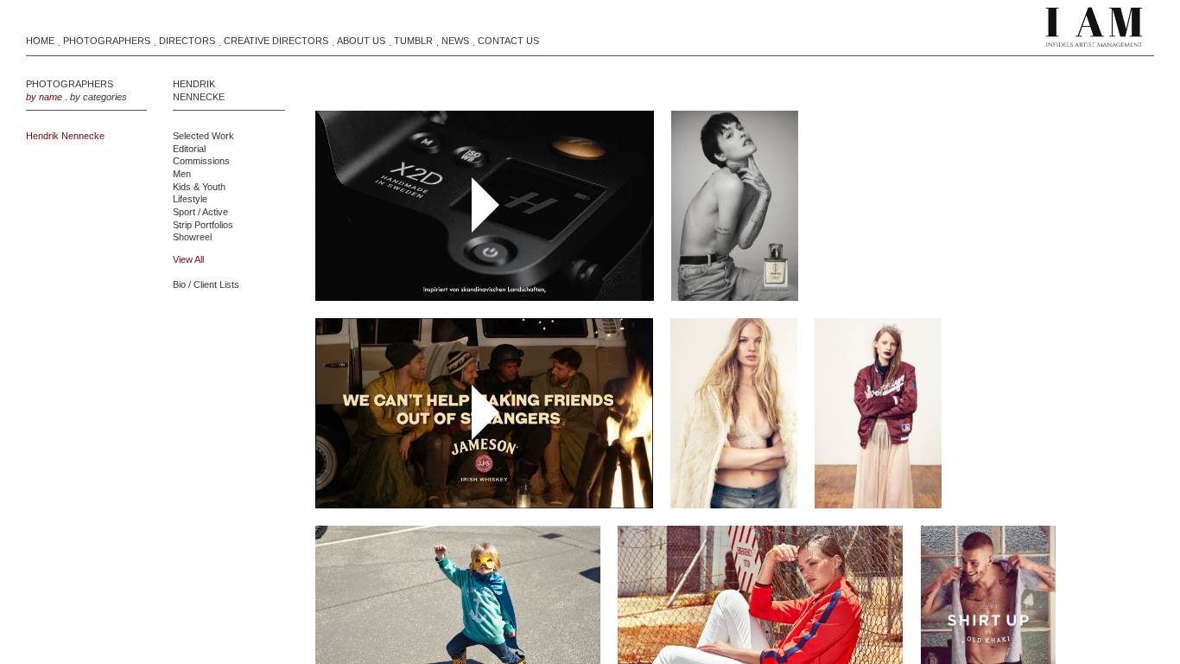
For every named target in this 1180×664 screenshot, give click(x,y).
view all (188, 259)
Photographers (106, 40)
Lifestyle (190, 199)
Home (40, 40)
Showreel (192, 237)
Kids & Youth (199, 187)
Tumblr (413, 40)
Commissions (201, 161)
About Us (361, 40)
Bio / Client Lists (206, 284)
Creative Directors (276, 40)
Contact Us (508, 40)
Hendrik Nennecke (65, 136)
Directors (187, 40)
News (455, 40)
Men (182, 174)
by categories (98, 97)
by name (44, 97)
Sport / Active (200, 212)
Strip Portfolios (203, 225)
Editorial (189, 149)
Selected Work (203, 136)
